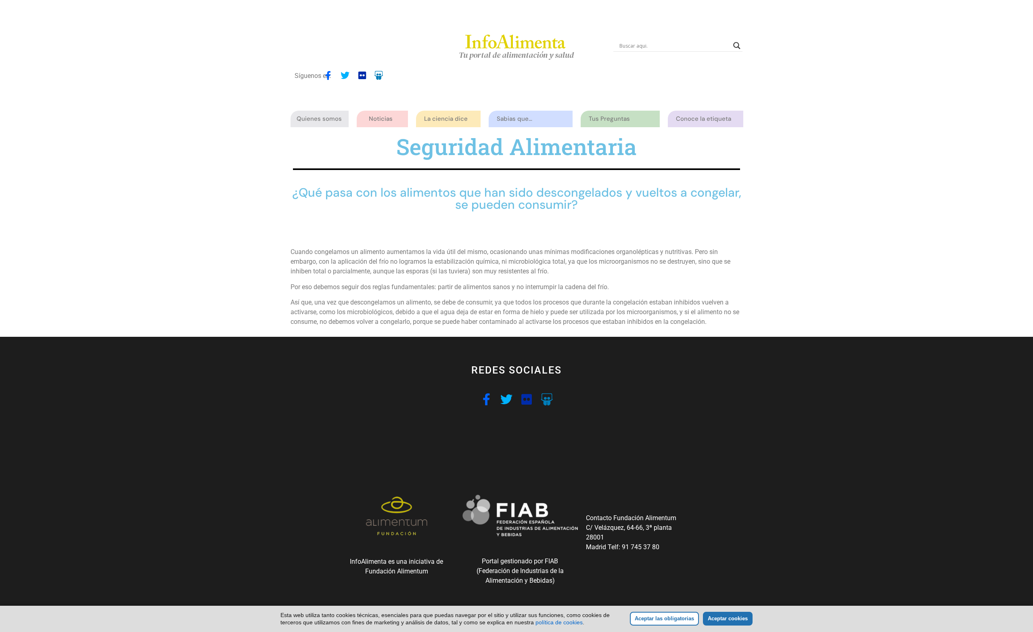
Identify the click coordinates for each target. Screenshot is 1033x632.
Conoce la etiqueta (703, 119)
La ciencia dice (446, 119)
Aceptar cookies (728, 618)
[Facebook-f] (328, 75)
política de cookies (559, 622)
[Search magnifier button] (736, 45)
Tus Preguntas (609, 119)
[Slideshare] (378, 75)
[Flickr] (362, 75)
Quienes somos (319, 119)
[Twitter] (345, 75)
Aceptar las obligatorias (664, 618)
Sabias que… (514, 119)
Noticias (381, 119)
